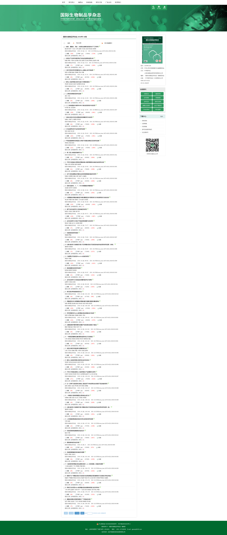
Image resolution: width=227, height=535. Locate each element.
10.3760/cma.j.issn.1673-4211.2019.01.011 (105, 155)
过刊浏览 (146, 97)
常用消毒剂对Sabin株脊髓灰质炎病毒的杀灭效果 (80, 313)
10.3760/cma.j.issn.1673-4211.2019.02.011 (105, 284)
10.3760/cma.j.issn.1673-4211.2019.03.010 (106, 411)
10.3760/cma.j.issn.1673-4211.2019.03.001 (106, 305)
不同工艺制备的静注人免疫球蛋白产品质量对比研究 (81, 372)
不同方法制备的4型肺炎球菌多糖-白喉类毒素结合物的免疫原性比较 (85, 162)
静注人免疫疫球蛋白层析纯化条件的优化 (78, 360)
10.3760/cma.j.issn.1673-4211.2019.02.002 (105, 178)
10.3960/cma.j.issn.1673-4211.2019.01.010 (105, 145)
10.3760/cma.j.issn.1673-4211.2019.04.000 (103, 444)
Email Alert (146, 109)
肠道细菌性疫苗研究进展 (74, 268)
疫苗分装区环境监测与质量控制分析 (77, 348)
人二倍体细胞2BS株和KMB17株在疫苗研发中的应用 (80, 105)
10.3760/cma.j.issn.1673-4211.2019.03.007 (106, 376)
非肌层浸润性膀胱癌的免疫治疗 (75, 430)
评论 (80, 55)
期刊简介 (72, 2)
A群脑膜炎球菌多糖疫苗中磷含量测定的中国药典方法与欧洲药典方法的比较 (88, 197)
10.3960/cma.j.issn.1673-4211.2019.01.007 (105, 109)
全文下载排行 (158, 105)
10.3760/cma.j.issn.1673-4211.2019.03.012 (106, 435)
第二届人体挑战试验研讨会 (74, 152)
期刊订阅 (99, 2)
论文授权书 (145, 132)
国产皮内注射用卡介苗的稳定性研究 (77, 209)
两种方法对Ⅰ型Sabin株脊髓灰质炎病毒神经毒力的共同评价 (83, 487)
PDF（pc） (81, 53)
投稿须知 (144, 120)
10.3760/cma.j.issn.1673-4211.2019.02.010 (105, 272)
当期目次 (146, 94)
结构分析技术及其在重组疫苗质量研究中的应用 (79, 117)
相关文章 (67, 55)
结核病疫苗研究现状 (72, 233)
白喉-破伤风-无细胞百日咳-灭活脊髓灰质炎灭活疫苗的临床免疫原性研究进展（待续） (90, 244)
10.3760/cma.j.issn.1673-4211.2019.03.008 (106, 388)
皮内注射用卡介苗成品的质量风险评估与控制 (79, 280)
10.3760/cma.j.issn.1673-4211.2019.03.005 (106, 352)
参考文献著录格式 (147, 129)
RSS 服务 (158, 109)
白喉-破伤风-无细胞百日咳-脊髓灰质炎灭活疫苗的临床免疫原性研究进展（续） (88, 407)
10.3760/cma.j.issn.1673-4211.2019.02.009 (105, 260)
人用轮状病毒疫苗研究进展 (73, 93)
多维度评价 (74, 55)
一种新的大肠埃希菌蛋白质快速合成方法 (78, 395)
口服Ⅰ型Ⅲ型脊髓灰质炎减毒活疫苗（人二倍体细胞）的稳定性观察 (85, 464)
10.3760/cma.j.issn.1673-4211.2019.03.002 (106, 317)
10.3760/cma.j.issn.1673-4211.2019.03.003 (106, 329)
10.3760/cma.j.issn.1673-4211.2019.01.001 (103, 51)
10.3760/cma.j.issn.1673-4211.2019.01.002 (104, 62)
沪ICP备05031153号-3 (124, 524)
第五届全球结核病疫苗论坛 (74, 291)
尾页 (82, 513)
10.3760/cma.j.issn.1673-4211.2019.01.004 (105, 86)
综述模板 (144, 126)
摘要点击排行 (146, 105)
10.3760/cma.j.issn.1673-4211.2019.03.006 (106, 364)
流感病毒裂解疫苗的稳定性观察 (75, 452)
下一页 (77, 513)
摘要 (68, 53)
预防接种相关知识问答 (73, 442)
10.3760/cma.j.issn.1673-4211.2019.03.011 (106, 423)
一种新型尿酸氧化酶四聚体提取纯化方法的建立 (80, 336)
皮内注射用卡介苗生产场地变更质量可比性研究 (80, 221)
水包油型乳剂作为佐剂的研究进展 (75, 129)
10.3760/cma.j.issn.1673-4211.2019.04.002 (106, 456)
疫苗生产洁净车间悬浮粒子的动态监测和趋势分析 (80, 58)
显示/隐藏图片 (108, 43)
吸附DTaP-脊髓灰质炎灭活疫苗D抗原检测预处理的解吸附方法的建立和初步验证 (89, 475)
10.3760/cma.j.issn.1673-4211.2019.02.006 (105, 225)
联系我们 (118, 2)
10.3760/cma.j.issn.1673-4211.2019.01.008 (105, 121)
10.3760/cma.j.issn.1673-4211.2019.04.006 (106, 503)
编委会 (80, 2)
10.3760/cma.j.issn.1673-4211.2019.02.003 (105, 190)
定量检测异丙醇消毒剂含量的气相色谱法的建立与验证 (82, 325)
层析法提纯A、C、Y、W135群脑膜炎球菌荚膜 (80, 185)
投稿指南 (89, 2)
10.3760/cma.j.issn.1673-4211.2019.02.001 (105, 166)
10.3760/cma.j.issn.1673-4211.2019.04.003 (106, 468)
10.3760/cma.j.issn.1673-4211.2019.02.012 (106, 294)
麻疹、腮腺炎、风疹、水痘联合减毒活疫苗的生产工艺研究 (82, 46)
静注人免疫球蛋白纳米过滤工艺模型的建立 (78, 82)
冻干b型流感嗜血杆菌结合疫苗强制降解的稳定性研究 (81, 174)
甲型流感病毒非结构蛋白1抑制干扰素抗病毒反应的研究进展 (82, 140)
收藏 (100, 53)
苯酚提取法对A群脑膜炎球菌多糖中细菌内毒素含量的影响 (83, 301)
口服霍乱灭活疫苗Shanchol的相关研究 (78, 256)
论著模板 (144, 123)
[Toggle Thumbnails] (102, 43)
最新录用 (158, 94)
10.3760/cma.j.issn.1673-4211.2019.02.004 (105, 202)
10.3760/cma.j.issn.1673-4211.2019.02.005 (105, 213)
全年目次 (146, 101)
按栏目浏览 (158, 101)
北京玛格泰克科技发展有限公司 (116, 532)
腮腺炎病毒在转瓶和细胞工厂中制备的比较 (79, 499)
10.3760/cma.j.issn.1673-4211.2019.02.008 (105, 249)
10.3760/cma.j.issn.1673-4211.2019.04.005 (106, 492)
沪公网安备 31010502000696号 (107, 524)
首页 (63, 2)
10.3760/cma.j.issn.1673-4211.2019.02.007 (105, 237)
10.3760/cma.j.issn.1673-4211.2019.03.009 (106, 400)
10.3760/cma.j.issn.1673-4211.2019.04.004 (106, 480)
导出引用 (78, 43)
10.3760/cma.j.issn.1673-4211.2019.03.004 (106, 341)
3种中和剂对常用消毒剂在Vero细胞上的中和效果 (79, 70)
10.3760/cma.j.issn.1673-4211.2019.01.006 (105, 98)
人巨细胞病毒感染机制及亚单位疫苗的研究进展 (80, 419)
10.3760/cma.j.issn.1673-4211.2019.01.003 (104, 74)
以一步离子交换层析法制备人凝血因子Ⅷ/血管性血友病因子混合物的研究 (87, 383)
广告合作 (108, 2)
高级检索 (158, 97)
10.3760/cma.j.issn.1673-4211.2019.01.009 (105, 133)
